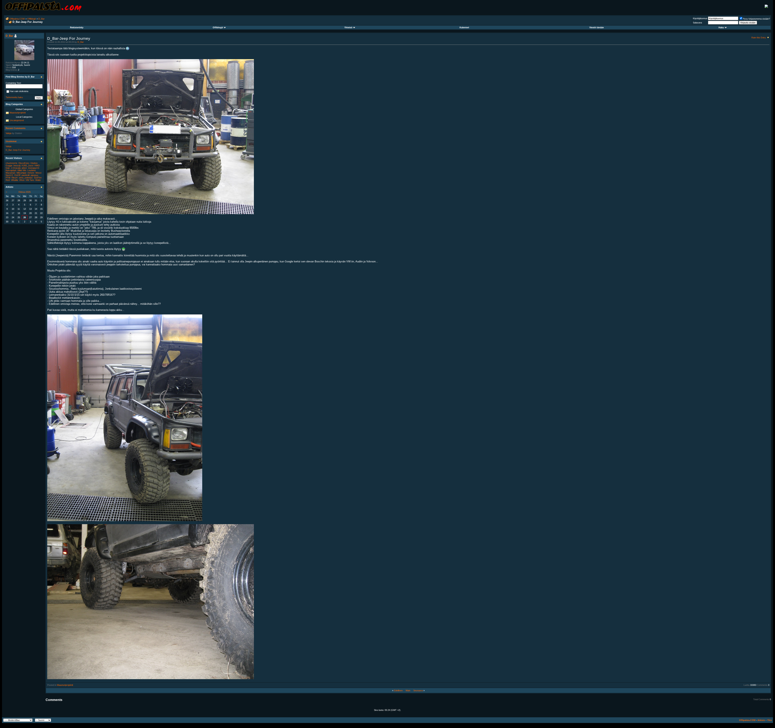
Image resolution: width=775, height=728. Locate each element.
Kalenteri (464, 27)
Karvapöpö (11, 170)
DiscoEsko (24, 163)
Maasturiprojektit (65, 685)
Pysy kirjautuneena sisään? (756, 19)
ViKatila (14, 180)
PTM (8, 177)
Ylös (769, 720)
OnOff (17, 175)
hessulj (17, 165)
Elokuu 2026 (25, 192)
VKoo (21, 180)
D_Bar (41, 19)
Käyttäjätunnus (700, 18)
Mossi (38, 173)
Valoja (8, 133)
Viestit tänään (596, 27)
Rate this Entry (758, 37)
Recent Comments (15, 128)
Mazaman (10, 173)
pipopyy (34, 175)
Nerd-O (9, 175)
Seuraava (418, 690)
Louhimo (31, 170)
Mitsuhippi (21, 173)
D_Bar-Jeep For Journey (18, 150)
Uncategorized (16, 120)
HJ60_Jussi (27, 165)
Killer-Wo (22, 170)
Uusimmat (11, 141)
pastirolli (25, 175)
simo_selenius (26, 177)
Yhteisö (348, 27)
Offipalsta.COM (17, 19)
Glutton (18, 133)
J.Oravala (16, 168)
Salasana (697, 22)
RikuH (15, 177)
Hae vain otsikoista (19, 91)
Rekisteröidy (76, 27)
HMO (37, 165)
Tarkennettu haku (14, 97)
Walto (38, 180)
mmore (30, 173)
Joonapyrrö (33, 168)
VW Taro (30, 180)
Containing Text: (13, 83)
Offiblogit (31, 19)
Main (408, 690)
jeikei (24, 168)
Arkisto (761, 720)
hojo (8, 168)
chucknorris (11, 163)
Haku (721, 27)
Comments (762, 685)
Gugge (9, 165)
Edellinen (398, 690)
